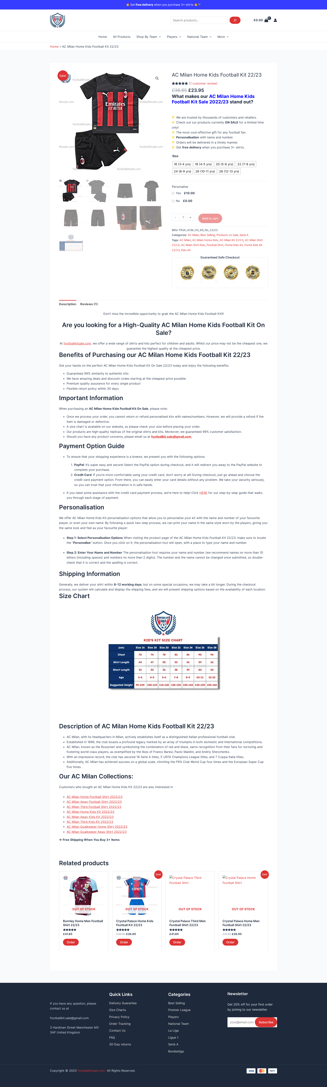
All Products (121, 37)
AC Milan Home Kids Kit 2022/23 (90, 812)
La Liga (173, 1030)
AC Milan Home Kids (205, 240)
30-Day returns (120, 1044)
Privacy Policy (119, 1017)
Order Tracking (120, 1024)
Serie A (244, 235)
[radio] (182, 164)
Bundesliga (176, 1051)
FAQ (112, 1037)
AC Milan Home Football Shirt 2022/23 (94, 797)
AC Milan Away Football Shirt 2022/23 (94, 802)
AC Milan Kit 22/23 (231, 240)
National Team (197, 37)
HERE (203, 493)
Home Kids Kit (234, 245)
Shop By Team (146, 37)
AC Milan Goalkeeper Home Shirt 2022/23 (97, 827)
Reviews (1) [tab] (89, 304)
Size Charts (117, 1010)
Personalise (180, 187)
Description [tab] (67, 304)
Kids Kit (186, 250)
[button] (157, 78)
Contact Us (117, 1030)
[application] (159, 36)
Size (175, 156)
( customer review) (203, 83)
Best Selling (207, 235)
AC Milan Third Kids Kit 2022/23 (90, 822)
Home (102, 37)
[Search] (235, 20)
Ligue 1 (173, 1037)
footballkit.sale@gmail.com (69, 1018)
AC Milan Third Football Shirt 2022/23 (94, 807)
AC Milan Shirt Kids (193, 245)
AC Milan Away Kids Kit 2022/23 (90, 817)
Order (71, 942)
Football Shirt (215, 245)
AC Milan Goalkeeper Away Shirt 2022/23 (97, 832)
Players (172, 37)
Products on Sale (227, 235)
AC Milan (193, 235)
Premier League (179, 1010)
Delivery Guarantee (123, 1003)
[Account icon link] (275, 20)
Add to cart (210, 218)
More (221, 37)
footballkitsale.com (77, 343)
